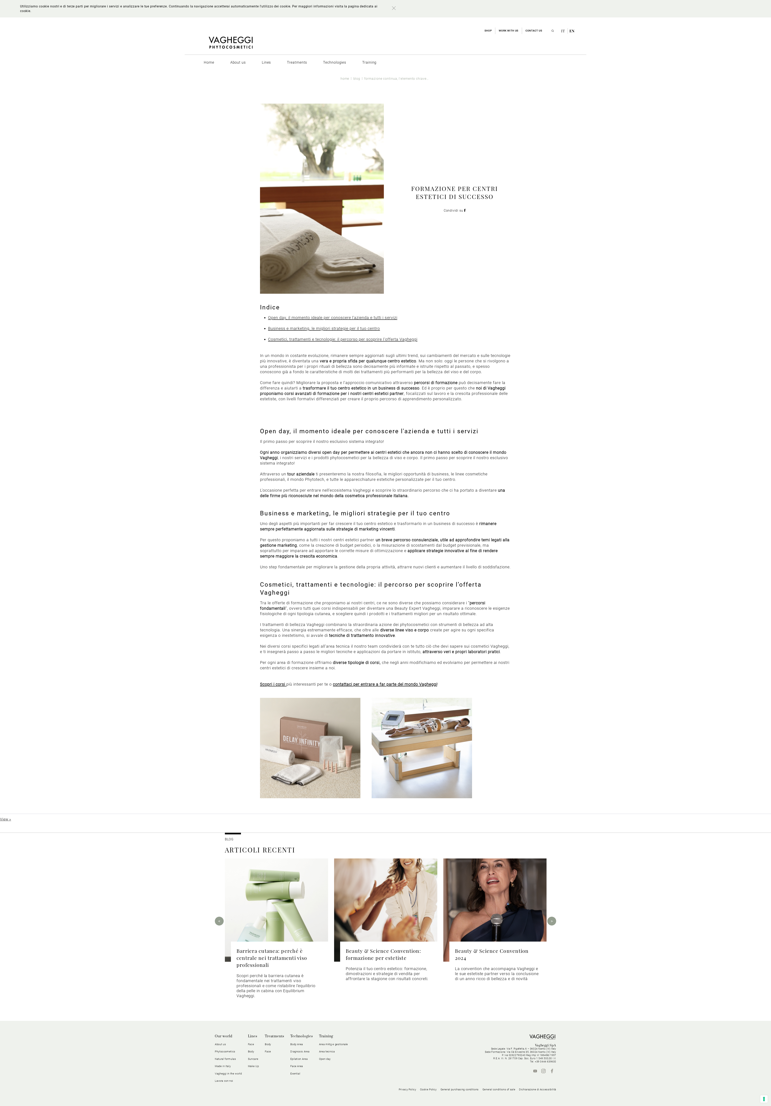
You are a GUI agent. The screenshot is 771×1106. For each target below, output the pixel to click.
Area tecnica (327, 1051)
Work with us (508, 30)
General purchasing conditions (460, 1089)
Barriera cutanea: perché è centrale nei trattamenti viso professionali (272, 957)
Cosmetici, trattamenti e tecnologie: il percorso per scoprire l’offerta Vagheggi (342, 339)
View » (5, 819)
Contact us (533, 30)
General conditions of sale (498, 1089)
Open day (325, 1058)
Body (268, 1044)
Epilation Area (299, 1058)
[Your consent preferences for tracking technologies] (764, 1099)
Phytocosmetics (225, 1051)
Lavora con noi (224, 1080)
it (563, 31)
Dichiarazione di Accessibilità (537, 1089)
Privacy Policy (407, 1089)
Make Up (253, 1066)
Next (551, 921)
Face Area (296, 1066)
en (572, 31)
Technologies (301, 1036)
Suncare (253, 1058)
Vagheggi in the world (228, 1073)
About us (220, 1044)
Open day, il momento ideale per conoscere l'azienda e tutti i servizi (332, 317)
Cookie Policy (428, 1089)
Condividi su (454, 210)
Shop (488, 30)
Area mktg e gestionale (333, 1044)
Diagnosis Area (299, 1051)
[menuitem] (209, 62)
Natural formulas (225, 1058)
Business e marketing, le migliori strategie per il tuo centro (324, 328)
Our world (223, 1036)
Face (268, 1051)
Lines (252, 1036)
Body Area (296, 1044)
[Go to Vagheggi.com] (230, 45)
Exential (295, 1073)
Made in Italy (223, 1066)
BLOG (229, 839)
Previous (219, 921)
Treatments (274, 1036)
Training (326, 1036)
